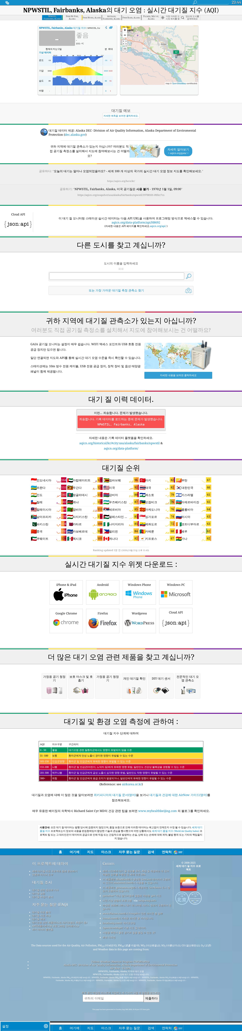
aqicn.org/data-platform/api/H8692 (136, 222)
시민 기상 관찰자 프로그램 (117, 900)
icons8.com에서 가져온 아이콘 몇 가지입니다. (128, 918)
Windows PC (176, 585)
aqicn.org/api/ (158, 226)
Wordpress (139, 613)
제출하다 (151, 998)
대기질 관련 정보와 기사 (45, 890)
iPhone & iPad (66, 585)
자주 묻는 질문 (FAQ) (50, 904)
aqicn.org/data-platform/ (121, 448)
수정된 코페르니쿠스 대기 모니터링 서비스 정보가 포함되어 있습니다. (137, 907)
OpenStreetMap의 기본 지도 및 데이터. (124, 927)
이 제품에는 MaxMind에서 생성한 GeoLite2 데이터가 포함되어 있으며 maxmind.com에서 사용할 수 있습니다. (136, 881)
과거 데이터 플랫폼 (42, 929)
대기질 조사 (42, 882)
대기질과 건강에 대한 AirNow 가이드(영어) (178, 795)
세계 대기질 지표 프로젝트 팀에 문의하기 (54, 871)
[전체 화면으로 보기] (111, 28)
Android (103, 585)
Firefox (103, 613)
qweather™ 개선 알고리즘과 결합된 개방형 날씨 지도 (132, 895)
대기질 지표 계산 (41, 915)
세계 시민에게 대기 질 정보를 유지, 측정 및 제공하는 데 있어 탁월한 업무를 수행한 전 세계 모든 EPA (136, 872)
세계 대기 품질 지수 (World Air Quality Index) (176, 831)
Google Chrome (66, 613)
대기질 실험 (38, 893)
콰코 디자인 (109, 937)
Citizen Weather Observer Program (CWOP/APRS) (120, 961)
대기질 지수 (62, 27)
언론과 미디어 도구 (42, 874)
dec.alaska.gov (75, 135)
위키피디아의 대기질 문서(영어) (115, 795)
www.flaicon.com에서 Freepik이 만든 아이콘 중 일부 (133, 913)
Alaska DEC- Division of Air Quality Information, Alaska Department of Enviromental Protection (120, 965)
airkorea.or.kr (132, 784)
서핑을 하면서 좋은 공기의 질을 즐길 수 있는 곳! (129, 932)
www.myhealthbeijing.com (158, 811)
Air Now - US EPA (120, 968)
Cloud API (176, 612)
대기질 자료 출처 (41, 912)
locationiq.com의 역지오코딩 (119, 923)
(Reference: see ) (112, 764)
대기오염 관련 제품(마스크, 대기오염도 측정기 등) (59, 922)
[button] (128, 29)
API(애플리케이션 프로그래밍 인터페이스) (55, 926)
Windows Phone (139, 585)
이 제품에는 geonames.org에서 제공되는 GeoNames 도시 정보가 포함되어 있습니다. (136, 889)
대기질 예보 (38, 919)
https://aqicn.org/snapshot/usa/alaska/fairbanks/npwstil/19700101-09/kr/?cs (121, 195)
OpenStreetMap (179, 83)
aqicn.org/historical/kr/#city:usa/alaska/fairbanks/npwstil (119, 443)
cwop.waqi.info (147, 900)
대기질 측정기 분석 (42, 896)
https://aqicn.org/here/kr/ (121, 181)
